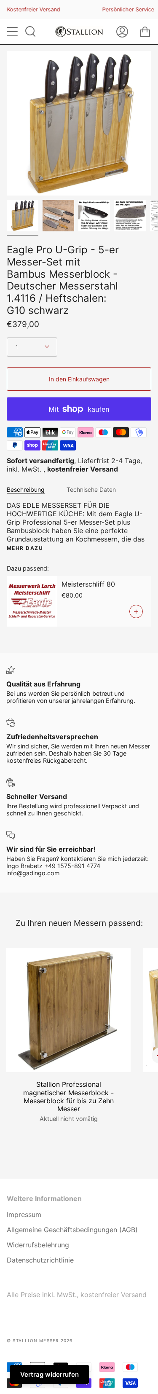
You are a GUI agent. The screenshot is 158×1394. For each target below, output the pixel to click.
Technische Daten (91, 489)
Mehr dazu (25, 548)
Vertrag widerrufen (49, 1374)
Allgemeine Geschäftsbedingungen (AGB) (72, 1229)
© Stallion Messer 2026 (39, 1340)
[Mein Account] (122, 31)
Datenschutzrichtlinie (40, 1260)
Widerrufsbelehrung (38, 1245)
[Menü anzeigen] (13, 31)
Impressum (24, 1214)
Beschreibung (26, 489)
